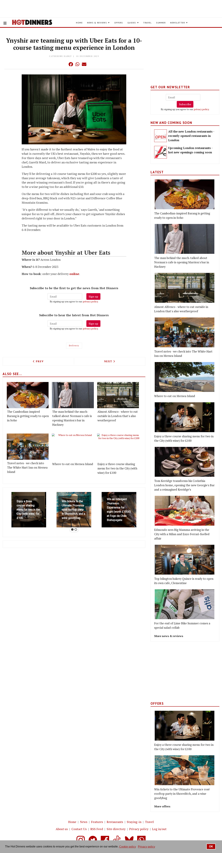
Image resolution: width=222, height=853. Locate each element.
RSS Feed (96, 829)
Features (97, 822)
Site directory (116, 829)
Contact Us (79, 829)
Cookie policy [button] (127, 846)
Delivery (74, 345)
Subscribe (185, 104)
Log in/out (159, 829)
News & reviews (97, 22)
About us (62, 829)
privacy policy (90, 301)
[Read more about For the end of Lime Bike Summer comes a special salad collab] (184, 604)
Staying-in (134, 822)
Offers (118, 22)
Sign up (93, 296)
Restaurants (115, 822)
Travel (147, 22)
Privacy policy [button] (146, 846)
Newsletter (177, 22)
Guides (131, 22)
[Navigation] (5, 23)
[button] (64, 64)
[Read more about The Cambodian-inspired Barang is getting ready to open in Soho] (27, 395)
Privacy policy (138, 829)
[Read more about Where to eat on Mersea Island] (73, 447)
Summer (161, 22)
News (83, 822)
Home (79, 22)
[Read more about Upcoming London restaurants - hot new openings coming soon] (160, 152)
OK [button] (211, 846)
